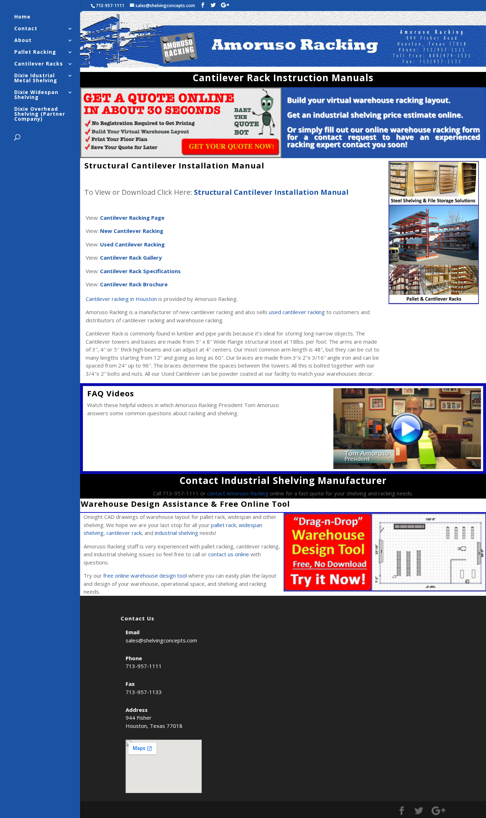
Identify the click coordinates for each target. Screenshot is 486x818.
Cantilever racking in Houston (121, 298)
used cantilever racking (297, 312)
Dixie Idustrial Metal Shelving (35, 78)
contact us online (228, 554)
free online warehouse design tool (145, 575)
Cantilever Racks (38, 64)
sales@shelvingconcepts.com (161, 640)
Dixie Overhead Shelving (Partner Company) (39, 114)
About (23, 40)
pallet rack (223, 524)
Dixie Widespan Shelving (36, 95)
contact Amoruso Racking (238, 493)
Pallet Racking (35, 52)
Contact (25, 29)
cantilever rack (124, 532)
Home (22, 17)
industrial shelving (176, 532)
